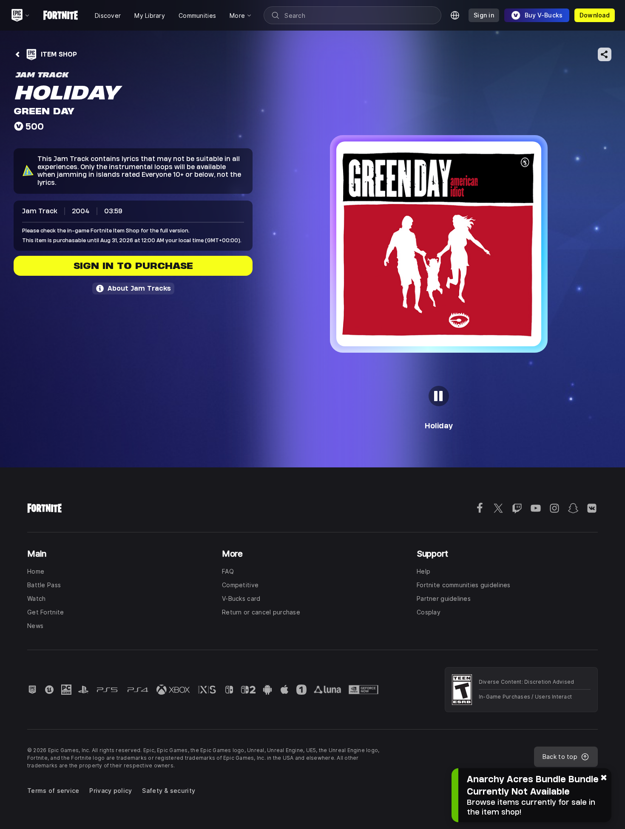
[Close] (603, 777)
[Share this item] (604, 54)
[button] (439, 244)
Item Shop (59, 54)
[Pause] (439, 396)
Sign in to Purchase (133, 265)
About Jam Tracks (139, 288)
